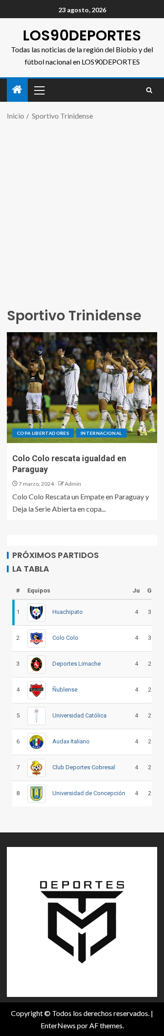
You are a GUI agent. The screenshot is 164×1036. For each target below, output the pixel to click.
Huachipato (67, 611)
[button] (39, 90)
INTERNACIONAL (101, 433)
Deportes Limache (76, 663)
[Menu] (39, 90)
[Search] (149, 90)
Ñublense (64, 689)
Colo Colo (65, 637)
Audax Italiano (71, 741)
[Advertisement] (82, 212)
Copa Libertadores (43, 433)
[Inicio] (17, 89)
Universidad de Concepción (88, 793)
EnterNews (58, 1025)
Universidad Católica (79, 715)
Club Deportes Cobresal (83, 767)
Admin (73, 483)
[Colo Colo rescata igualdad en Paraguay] (82, 387)
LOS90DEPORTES (82, 35)
